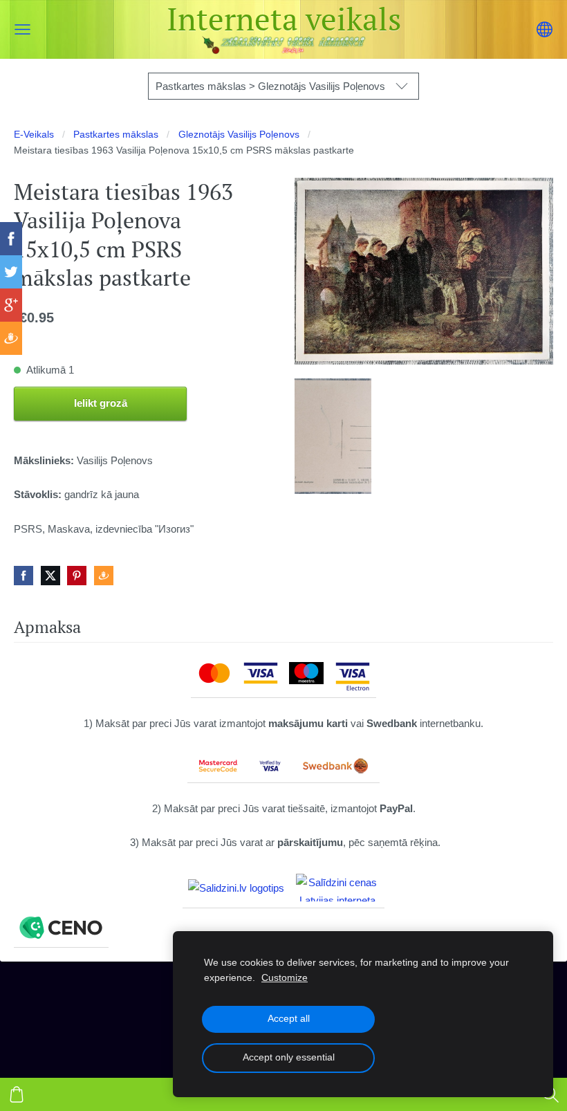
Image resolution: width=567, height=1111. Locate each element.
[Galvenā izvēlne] (22, 29)
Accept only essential (289, 1057)
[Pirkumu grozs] (16, 1094)
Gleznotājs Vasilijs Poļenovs (238, 134)
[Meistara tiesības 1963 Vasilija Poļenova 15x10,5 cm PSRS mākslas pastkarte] (333, 436)
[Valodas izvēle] (545, 29)
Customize (284, 978)
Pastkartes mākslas (115, 134)
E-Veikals (34, 134)
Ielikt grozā (100, 403)
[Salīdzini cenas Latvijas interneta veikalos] (337, 887)
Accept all (289, 1018)
